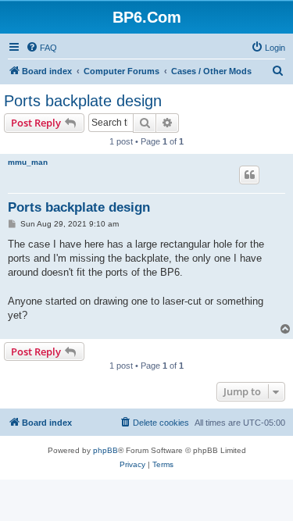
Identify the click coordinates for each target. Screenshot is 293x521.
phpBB (105, 450)
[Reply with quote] (249, 175)
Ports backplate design (83, 100)
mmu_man (28, 162)
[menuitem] (41, 47)
